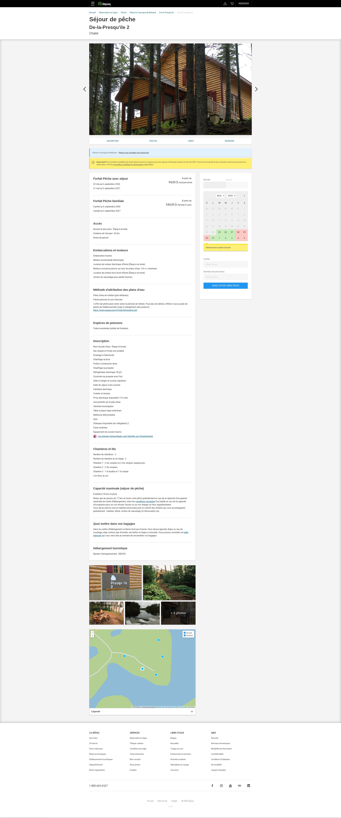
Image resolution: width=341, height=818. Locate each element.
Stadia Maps (161, 707)
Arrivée (207, 179)
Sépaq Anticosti (96, 765)
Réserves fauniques (97, 754)
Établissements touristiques (101, 759)
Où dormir (93, 743)
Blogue (173, 738)
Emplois (133, 770)
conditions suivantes (145, 501)
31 (213, 238)
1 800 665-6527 (98, 785)
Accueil (92, 12)
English (174, 801)
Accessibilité (216, 765)
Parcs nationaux (96, 749)
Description (112, 141)
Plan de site (162, 801)
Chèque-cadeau (136, 743)
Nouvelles (174, 743)
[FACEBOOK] (212, 785)
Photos (153, 141)
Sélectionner (211, 264)
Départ (229, 179)
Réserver (244, 3)
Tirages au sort (176, 749)
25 (219, 232)
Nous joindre (135, 765)
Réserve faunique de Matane (143, 12)
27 (232, 232)
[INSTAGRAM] (221, 785)
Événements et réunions (180, 754)
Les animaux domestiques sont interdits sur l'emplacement (125, 436)
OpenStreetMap (182, 707)
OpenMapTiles (171, 707)
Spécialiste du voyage (179, 765)
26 (225, 232)
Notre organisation (97, 770)
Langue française (218, 770)
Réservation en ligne (108, 12)
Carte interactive (137, 754)
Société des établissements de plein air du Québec (104, 4)
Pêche (124, 12)
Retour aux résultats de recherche (134, 153)
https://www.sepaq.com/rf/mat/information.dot (115, 310)
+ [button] (92, 632)
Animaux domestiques (220, 743)
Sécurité (214, 738)
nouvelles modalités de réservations (128, 164)
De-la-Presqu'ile (166, 12)
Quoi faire (93, 738)
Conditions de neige (138, 749)
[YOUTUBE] (230, 785)
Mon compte (135, 759)
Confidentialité (217, 754)
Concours (174, 770)
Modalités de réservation (221, 749)
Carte (191, 141)
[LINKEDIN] (248, 785)
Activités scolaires (178, 759)
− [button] (92, 635)
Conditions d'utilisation (220, 759)
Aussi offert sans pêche (225, 285)
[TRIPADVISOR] (239, 785)
